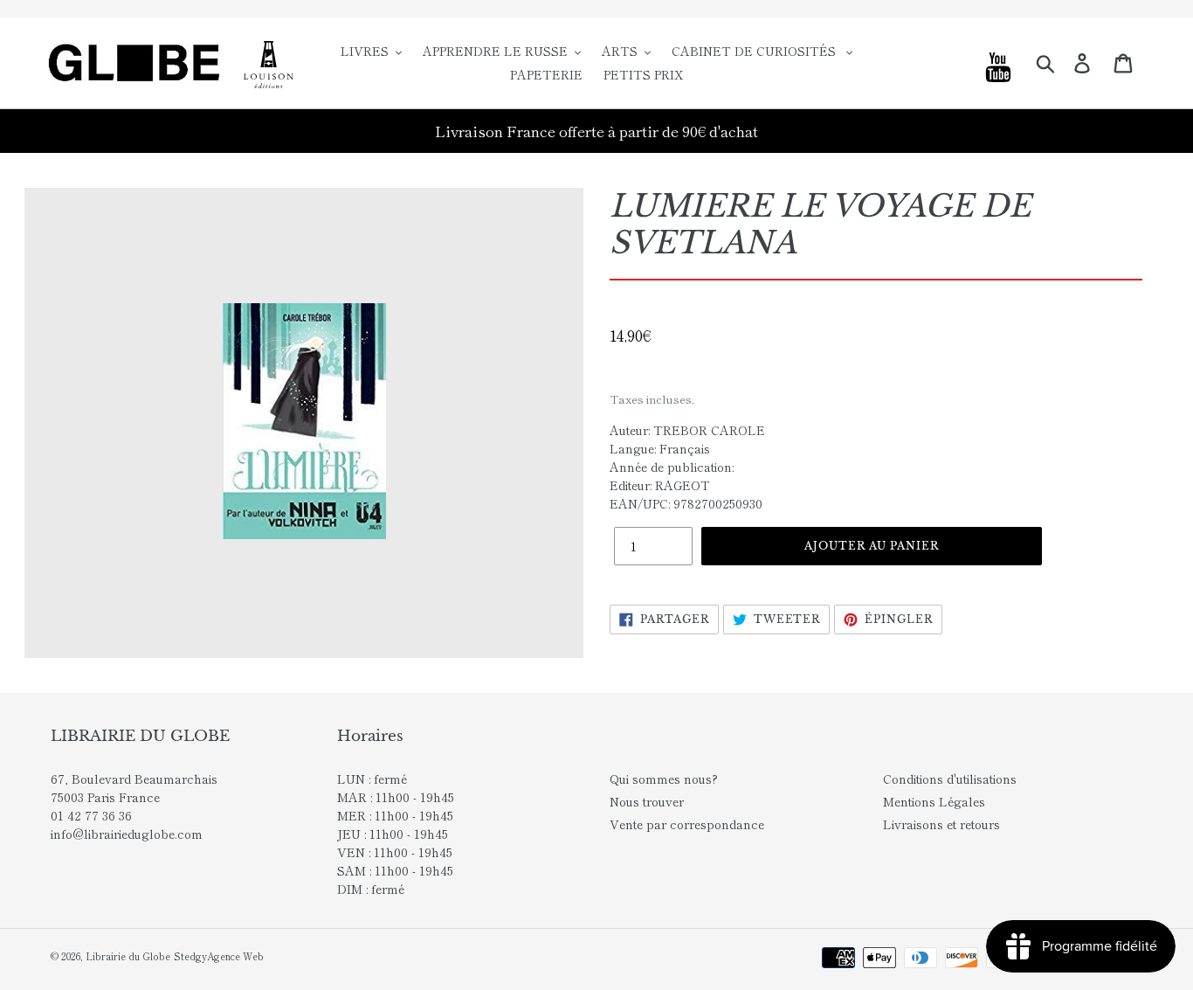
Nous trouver (647, 801)
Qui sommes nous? (664, 778)
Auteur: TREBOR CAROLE (687, 430)
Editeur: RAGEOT (660, 485)
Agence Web (235, 956)
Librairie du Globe (128, 956)
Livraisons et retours (941, 824)
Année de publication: (672, 466)
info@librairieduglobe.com (127, 833)
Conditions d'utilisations (950, 778)
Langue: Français (660, 448)
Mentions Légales (934, 801)
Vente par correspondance (687, 824)
